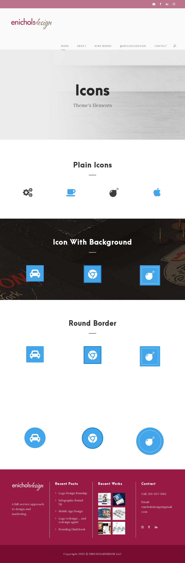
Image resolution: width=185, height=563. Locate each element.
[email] (153, 4)
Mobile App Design (71, 511)
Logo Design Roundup (73, 493)
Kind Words (103, 46)
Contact (160, 46)
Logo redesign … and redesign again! (72, 520)
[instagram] (174, 4)
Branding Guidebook (72, 529)
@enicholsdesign (133, 46)
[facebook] (160, 4)
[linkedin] (167, 4)
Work (65, 46)
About (81, 46)
